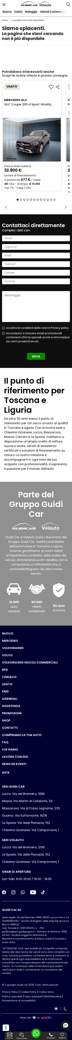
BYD (5, 670)
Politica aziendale (12, 996)
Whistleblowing (52, 996)
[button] (65, 1025)
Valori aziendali (33, 996)
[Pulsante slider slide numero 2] (21, 200)
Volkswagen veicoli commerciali (30, 662)
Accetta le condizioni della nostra (37, 328)
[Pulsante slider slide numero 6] (34, 200)
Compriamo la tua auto (22, 735)
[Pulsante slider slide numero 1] (18, 200)
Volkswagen (12, 648)
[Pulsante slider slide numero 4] (28, 200)
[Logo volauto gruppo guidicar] (45, 4)
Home (5, 20)
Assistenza (11, 706)
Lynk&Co (9, 677)
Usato (18, 12)
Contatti (10, 728)
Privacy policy (60, 328)
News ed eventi (14, 764)
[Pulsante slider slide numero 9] (44, 200)
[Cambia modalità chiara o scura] (61, 1009)
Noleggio (31, 12)
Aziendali (9, 699)
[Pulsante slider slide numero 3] (24, 200)
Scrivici (10, 1038)
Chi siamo (10, 749)
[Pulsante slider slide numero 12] (54, 200)
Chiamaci (51, 1038)
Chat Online (22, 1038)
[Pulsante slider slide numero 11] (51, 200)
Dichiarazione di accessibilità (18, 1000)
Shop (6, 720)
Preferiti (62, 1038)
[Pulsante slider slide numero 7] (38, 200)
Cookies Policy (28, 992)
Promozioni (12, 713)
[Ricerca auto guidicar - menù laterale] (68, 4)
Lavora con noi (15, 757)
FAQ (5, 742)
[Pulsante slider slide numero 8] (41, 200)
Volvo (7, 655)
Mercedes (10, 641)
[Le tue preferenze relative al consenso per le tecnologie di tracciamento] (6, 1027)
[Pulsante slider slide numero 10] (48, 200)
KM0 (5, 691)
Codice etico (46, 992)
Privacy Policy (10, 992)
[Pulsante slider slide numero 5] (31, 200)
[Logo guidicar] (30, 4)
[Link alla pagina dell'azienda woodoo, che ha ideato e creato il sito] (36, 1017)
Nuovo (7, 12)
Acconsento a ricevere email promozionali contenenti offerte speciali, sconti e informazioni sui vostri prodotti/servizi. (37, 337)
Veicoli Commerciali (53, 12)
